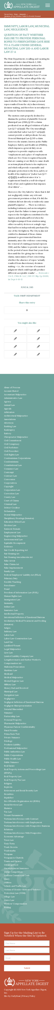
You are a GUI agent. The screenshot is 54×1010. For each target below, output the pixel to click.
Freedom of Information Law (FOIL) (21, 592)
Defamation (9, 511)
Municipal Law (11, 691)
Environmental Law (13, 539)
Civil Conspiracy (11, 444)
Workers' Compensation (15, 903)
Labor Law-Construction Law (18, 638)
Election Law (10, 525)
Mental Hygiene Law (14, 681)
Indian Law (9, 606)
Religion (8, 783)
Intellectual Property (14, 614)
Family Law (9, 571)
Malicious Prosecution (14, 667)
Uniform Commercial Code (17, 875)
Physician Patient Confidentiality (19, 727)
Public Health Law (12, 759)
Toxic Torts (9, 843)
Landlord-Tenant (12, 645)
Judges (7, 628)
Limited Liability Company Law (18, 656)
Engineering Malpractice (16, 536)
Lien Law (8, 652)
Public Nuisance (11, 762)
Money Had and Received (16, 688)
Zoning (7, 907)
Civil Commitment (12, 440)
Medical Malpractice (13, 677)
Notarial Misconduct (13, 709)
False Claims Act (11, 564)
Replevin (8, 787)
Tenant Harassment (13, 815)
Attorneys (8, 423)
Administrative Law (13, 398)
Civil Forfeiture (11, 447)
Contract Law (10, 476)
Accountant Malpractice (15, 394)
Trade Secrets (10, 847)
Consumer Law (11, 469)
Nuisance (8, 713)
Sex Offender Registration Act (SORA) (22, 801)
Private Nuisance (12, 737)
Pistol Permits (10, 730)
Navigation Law (11, 695)
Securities (8, 794)
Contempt (9, 472)
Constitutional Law (13, 465)
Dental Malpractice (13, 515)
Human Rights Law (13, 596)
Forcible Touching (12, 582)
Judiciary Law (10, 631)
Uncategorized (11, 865)
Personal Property (12, 720)
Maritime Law (10, 670)
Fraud (6, 589)
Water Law (9, 900)
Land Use (8, 642)
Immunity (11, 26)
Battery (7, 433)
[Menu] (46, 5)
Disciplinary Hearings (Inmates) (19, 518)
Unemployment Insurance (16, 868)
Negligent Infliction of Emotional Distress (24, 702)
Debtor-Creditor (12, 507)
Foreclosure (9, 585)
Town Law (9, 840)
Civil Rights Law (11, 454)
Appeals (7, 408)
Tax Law (8, 812)
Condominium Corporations (17, 458)
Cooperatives (10, 483)
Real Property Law (13, 776)
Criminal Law (10, 504)
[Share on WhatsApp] (27, 310)
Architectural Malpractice (16, 416)
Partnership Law (12, 716)
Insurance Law (11, 610)
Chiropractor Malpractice (16, 437)
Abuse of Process (12, 387)
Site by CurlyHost (12, 996)
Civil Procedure (11, 451)
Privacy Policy (28, 996)
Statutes (8, 808)
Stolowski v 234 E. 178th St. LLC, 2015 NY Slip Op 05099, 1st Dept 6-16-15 (28, 276)
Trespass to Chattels (13, 858)
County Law (9, 497)
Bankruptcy (9, 430)
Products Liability (12, 744)
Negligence (19, 29)
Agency (7, 401)
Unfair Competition (13, 872)
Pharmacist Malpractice (15, 723)
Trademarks (9, 850)
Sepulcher (9, 797)
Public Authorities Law (14, 751)
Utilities (7, 882)
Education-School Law (14, 522)
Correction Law (11, 493)
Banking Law (10, 426)
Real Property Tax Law (15, 780)
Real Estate (9, 766)
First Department (30, 296)
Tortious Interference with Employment (23, 822)
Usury (6, 879)
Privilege (8, 741)
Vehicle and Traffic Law (15, 886)
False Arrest (9, 560)
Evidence (8, 546)
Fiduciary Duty (10, 578)
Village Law (9, 896)
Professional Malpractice (16, 748)
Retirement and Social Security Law (21, 790)
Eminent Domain (12, 529)
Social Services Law (13, 804)
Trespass (8, 854)
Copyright (9, 486)
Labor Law (26, 26)
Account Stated (11, 391)
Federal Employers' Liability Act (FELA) (22, 575)
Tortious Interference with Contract (21, 819)
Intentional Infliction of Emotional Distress (24, 617)
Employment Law (12, 532)
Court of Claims (11, 500)
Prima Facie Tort (12, 734)
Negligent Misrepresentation (18, 705)
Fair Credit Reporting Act (16, 550)
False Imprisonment (13, 568)
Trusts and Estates (12, 861)
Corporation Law (12, 490)
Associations (10, 419)
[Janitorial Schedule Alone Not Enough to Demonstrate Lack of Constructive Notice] (38, 354)
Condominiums (11, 461)
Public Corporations (13, 755)
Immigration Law (12, 599)
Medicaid (8, 674)
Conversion (9, 479)
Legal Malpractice (12, 649)
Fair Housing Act (11, 553)
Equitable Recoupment (14, 543)
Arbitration (9, 412)
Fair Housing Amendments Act (18, 557)
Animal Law (9, 405)
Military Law (10, 684)
